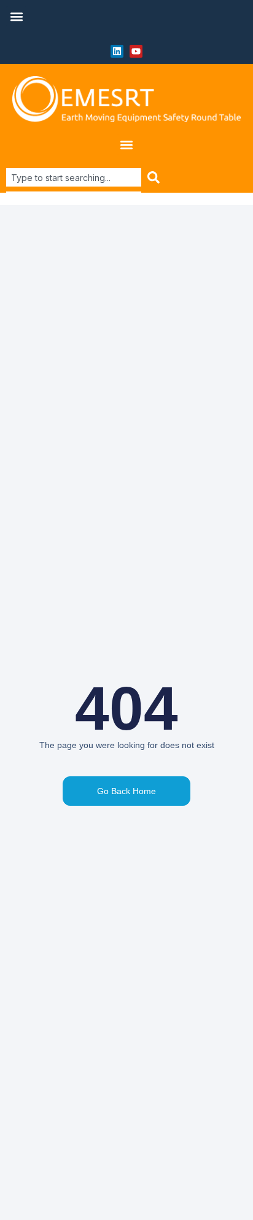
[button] (16, 16)
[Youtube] (136, 51)
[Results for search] (73, 193)
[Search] (154, 177)
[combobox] (73, 177)
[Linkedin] (117, 51)
